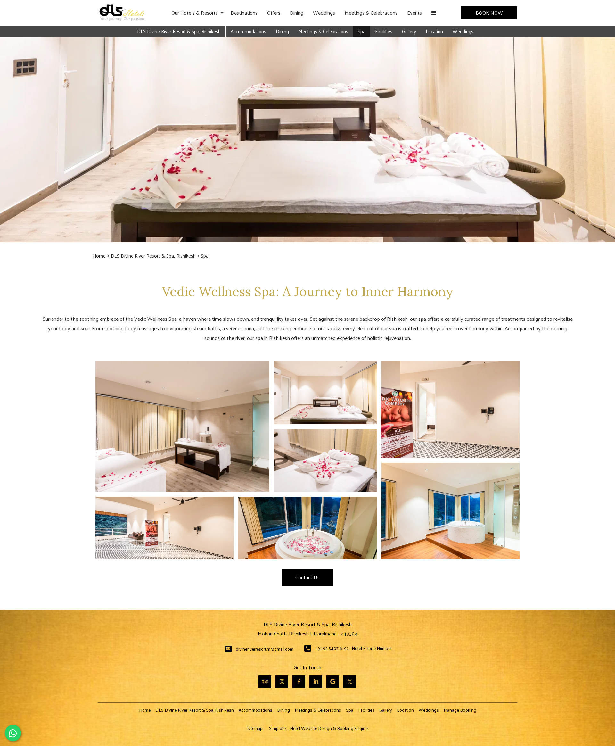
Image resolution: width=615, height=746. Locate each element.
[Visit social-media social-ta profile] (264, 681)
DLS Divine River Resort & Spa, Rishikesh (179, 31)
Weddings (324, 12)
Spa (361, 31)
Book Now (489, 12)
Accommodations (248, 31)
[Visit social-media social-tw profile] (349, 681)
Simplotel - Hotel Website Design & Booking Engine (318, 728)
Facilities (383, 31)
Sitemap (255, 728)
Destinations (244, 12)
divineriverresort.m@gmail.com (264, 649)
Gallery (409, 31)
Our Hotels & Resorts (194, 12)
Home (99, 256)
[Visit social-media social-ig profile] (281, 681)
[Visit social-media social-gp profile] (332, 681)
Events (414, 12)
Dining (296, 12)
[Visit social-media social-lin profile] (315, 681)
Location (434, 31)
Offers (273, 12)
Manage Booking (460, 710)
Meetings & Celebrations (371, 12)
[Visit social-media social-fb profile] (298, 681)
